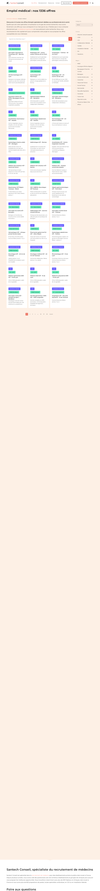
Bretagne (80, 74)
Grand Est (80, 80)
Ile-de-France (81, 85)
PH (78, 51)
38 (47, 314)
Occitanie (80, 93)
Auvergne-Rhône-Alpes (84, 66)
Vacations (80, 54)
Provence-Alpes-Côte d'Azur (83, 103)
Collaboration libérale (83, 43)
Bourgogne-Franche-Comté (83, 70)
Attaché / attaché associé (84, 34)
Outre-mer (80, 96)
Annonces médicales (12, 18)
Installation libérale (83, 48)
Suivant (51, 314)
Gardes (79, 46)
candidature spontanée (25, 29)
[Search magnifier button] (70, 39)
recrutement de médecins (40, 875)
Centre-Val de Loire (83, 77)
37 (43, 314)
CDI (78, 40)
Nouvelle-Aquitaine (83, 91)
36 (40, 314)
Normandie (80, 88)
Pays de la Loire (81, 99)
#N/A (78, 63)
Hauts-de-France (82, 82)
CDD (78, 37)
